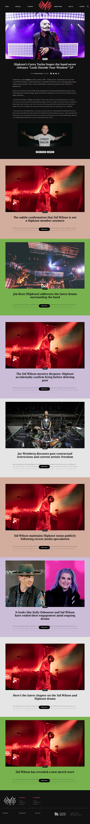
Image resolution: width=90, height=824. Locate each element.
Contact (35, 804)
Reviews (21, 804)
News (45, 59)
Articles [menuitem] (17, 6)
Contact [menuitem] (82, 6)
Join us (35, 801)
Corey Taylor (68, 82)
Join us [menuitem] (70, 6)
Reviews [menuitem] (30, 6)
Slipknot (50, 152)
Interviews (22, 802)
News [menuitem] (7, 6)
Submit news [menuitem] (58, 6)
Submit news (37, 802)
